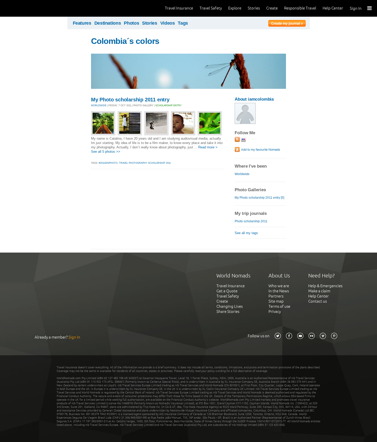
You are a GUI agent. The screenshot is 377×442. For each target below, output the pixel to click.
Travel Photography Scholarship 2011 (145, 163)
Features (82, 23)
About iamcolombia (254, 99)
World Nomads (27, 8)
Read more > (207, 147)
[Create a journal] (287, 24)
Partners (276, 296)
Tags (183, 23)
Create (272, 8)
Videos (167, 23)
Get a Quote (226, 291)
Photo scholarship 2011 (251, 221)
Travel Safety (211, 8)
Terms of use (279, 306)
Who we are (279, 286)
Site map (276, 301)
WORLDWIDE (98, 105)
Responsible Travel (300, 8)
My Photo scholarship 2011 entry (130, 99)
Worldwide (242, 174)
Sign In (356, 8)
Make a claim (319, 291)
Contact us (317, 301)
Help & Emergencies (325, 286)
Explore (234, 8)
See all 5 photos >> (105, 151)
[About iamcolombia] (245, 123)
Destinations (107, 23)
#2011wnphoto (108, 163)
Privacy (275, 311)
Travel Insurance (179, 8)
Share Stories (227, 311)
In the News (279, 291)
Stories (254, 8)
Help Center (333, 8)
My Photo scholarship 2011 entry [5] (259, 197)
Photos (131, 23)
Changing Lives (229, 306)
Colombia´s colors (125, 41)
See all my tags (246, 233)
